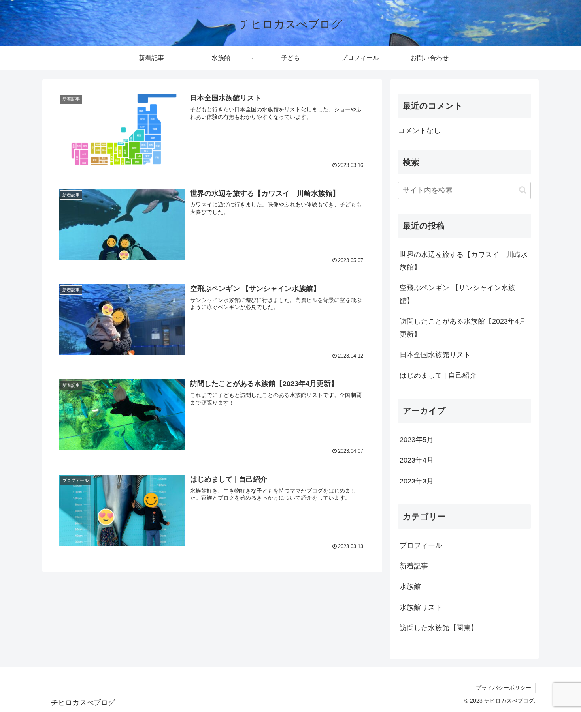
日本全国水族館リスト (435, 355)
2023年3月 (417, 481)
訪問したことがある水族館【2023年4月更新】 (463, 327)
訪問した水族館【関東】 (439, 628)
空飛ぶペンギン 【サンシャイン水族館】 (457, 294)
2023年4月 (417, 460)
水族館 (410, 586)
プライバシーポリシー (503, 687)
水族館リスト (421, 607)
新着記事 (414, 566)
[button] (523, 190)
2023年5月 (417, 440)
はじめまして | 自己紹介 (438, 375)
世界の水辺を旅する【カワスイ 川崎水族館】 (464, 261)
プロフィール (421, 545)
